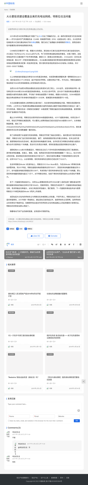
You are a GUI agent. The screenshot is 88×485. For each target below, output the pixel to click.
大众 (40, 36)
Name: (11, 416)
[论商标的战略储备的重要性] (63, 279)
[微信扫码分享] (52, 244)
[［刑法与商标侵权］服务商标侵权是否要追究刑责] (63, 363)
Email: (36, 416)
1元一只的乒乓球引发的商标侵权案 (21, 335)
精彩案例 (11, 312)
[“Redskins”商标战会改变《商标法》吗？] (24, 363)
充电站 (33, 42)
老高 (7, 21)
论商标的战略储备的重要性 (57, 294)
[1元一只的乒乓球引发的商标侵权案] (24, 321)
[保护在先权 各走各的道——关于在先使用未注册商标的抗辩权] (63, 321)
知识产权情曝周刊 (23, 478)
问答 (67, 478)
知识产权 (35, 478)
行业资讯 (38, 21)
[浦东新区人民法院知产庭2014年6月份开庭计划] (24, 279)
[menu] (81, 3)
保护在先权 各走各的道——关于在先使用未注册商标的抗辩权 (63, 336)
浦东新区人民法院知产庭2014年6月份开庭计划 (24, 295)
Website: (61, 416)
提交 (77, 421)
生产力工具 (44, 478)
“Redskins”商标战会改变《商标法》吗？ (23, 377)
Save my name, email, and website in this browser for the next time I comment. (36, 421)
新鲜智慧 (54, 478)
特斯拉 (67, 42)
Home (6, 9)
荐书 (61, 478)
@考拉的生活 (22, 447)
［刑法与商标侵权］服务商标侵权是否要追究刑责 (63, 378)
